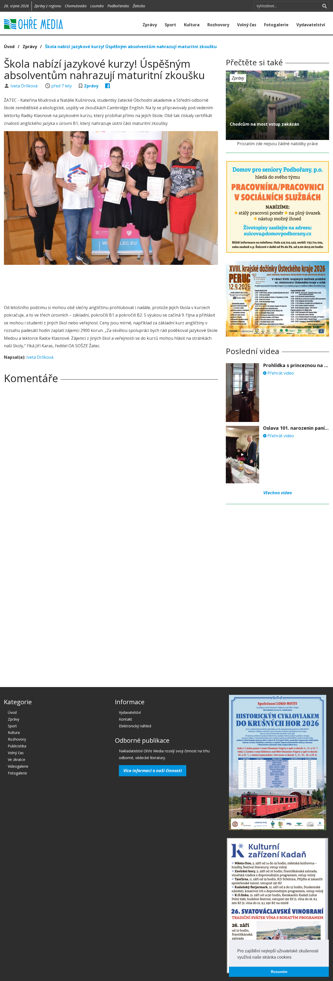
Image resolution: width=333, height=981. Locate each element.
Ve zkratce (16, 759)
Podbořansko (118, 5)
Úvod (9, 46)
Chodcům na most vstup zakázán (264, 124)
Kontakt (125, 719)
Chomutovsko (76, 5)
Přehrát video (280, 373)
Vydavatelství (310, 25)
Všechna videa (277, 493)
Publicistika (17, 745)
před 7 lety (61, 86)
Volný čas (246, 25)
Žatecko (139, 5)
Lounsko (97, 5)
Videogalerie (18, 766)
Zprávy (150, 25)
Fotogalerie (276, 25)
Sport (170, 25)
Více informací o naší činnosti (152, 770)
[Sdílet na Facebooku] (107, 86)
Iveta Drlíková (24, 86)
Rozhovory (218, 25)
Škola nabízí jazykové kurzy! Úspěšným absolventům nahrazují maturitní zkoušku (131, 46)
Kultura (192, 25)
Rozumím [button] (279, 972)
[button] (293, 957)
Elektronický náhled (135, 725)
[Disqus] (111, 460)
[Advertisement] (111, 283)
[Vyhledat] (324, 6)
